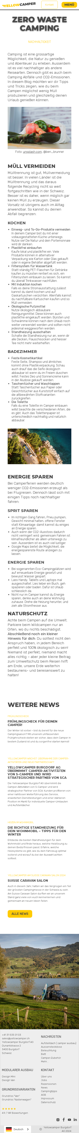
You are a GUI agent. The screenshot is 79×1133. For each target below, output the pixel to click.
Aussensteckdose (51, 1046)
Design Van (8, 1080)
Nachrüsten (51, 1036)
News (44, 1087)
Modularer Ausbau (17, 1070)
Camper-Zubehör (51, 1057)
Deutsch (18, 1129)
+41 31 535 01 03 (11, 1034)
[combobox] (17, 1129)
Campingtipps (49, 1091)
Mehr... (45, 1061)
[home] (19, 5)
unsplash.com (32, 152)
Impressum (47, 1098)
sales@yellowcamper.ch (16, 1038)
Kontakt (49, 4)
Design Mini (8, 1076)
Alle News (20, 914)
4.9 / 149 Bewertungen (15, 1110)
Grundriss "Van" (11, 1096)
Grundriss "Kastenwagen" (16, 1099)
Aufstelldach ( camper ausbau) (58, 1043)
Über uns (46, 1076)
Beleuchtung (48, 1050)
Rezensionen (48, 1084)
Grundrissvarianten (18, 1089)
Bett (43, 1054)
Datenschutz (48, 1102)
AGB (43, 1094)
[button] (69, 5)
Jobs (44, 1080)
